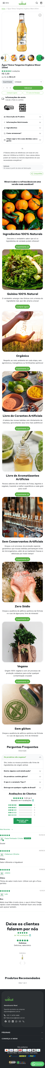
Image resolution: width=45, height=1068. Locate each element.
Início (3, 8)
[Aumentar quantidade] (10, 88)
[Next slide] (42, 58)
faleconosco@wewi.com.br (15, 1018)
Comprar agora (12, 93)
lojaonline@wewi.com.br (12, 1011)
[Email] (20, 1021)
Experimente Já (22, 247)
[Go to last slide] (2, 58)
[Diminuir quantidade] (3, 88)
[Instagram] (9, 1021)
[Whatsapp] (16, 1021)
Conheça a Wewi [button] (10, 1039)
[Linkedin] (13, 1021)
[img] (5, 835)
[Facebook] (5, 1021)
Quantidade (7, 82)
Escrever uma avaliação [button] (22, 821)
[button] (5, 3)
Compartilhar (38, 173)
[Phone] (23, 1021)
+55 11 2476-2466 (12, 1015)
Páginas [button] (6, 1032)
